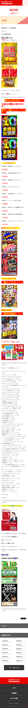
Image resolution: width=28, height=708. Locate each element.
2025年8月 (19, 641)
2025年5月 (5, 648)
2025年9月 (5, 641)
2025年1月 (5, 656)
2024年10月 (19, 660)
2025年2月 (19, 652)
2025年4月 (19, 648)
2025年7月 (5, 645)
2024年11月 (5, 660)
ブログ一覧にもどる (14, 667)
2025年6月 (19, 645)
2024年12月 (19, 656)
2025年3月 (5, 652)
